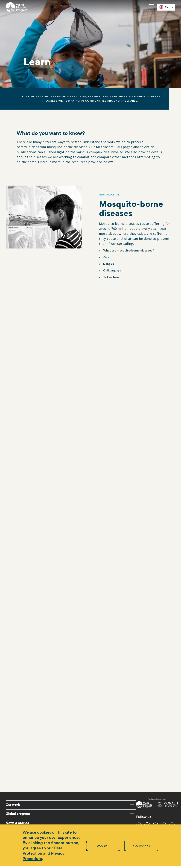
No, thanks (141, 846)
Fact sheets (18, 763)
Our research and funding (121, 456)
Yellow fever (111, 277)
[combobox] (166, 7)
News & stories (17, 823)
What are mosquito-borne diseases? (128, 250)
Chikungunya (112, 270)
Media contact (20, 743)
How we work (19, 569)
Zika (106, 257)
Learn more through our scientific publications (135, 658)
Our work (13, 805)
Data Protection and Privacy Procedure (44, 853)
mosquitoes (121, 462)
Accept (103, 846)
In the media (18, 756)
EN (166, 7)
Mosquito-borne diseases (27, 549)
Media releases (20, 749)
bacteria (116, 469)
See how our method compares (31, 371)
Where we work (21, 562)
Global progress (18, 814)
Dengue (108, 263)
